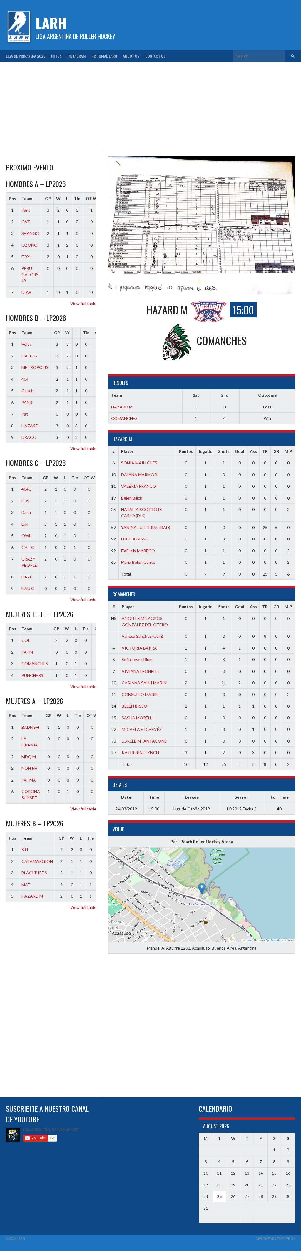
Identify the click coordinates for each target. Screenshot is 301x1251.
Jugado (205, 451)
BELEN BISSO (134, 705)
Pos (12, 198)
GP (48, 198)
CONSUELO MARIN (140, 694)
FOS (25, 500)
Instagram (77, 56)
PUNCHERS (32, 675)
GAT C (27, 547)
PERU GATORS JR (30, 274)
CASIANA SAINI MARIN (144, 682)
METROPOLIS (35, 367)
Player (127, 451)
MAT (26, 884)
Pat (24, 413)
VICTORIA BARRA (139, 647)
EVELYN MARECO (138, 550)
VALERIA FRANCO (138, 486)
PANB (26, 402)
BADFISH (30, 727)
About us (131, 56)
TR (265, 451)
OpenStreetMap (273, 940)
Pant (25, 209)
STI (24, 849)
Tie (77, 198)
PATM (27, 652)
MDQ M (28, 756)
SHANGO (30, 233)
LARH (51, 22)
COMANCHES (124, 418)
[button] (201, 889)
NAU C (27, 588)
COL (25, 640)
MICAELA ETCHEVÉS (142, 729)
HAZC (27, 576)
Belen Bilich (131, 497)
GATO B (29, 355)
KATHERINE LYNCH (140, 752)
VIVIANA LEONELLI (140, 671)
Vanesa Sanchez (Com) (142, 636)
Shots (224, 451)
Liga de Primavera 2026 (25, 56)
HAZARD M (122, 406)
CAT (25, 221)
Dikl (24, 524)
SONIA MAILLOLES (139, 462)
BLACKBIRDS (34, 872)
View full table (83, 303)
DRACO (28, 437)
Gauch (27, 390)
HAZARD (30, 425)
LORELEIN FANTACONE (144, 741)
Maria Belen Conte (138, 562)
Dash (26, 512)
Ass (253, 451)
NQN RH (29, 768)
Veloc (26, 344)
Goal (239, 451)
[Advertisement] (150, 106)
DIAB (26, 292)
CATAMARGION (37, 861)
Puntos (186, 451)
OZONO (29, 245)
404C (26, 489)
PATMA (28, 779)
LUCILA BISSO (135, 538)
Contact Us (155, 56)
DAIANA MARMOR (139, 474)
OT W (91, 198)
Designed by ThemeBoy (275, 1238)
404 (25, 379)
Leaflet (248, 940)
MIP (288, 451)
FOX (25, 256)
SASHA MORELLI (138, 717)
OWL (26, 535)
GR (276, 451)
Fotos (56, 56)
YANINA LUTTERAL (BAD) (145, 527)
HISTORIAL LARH (104, 56)
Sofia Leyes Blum (137, 659)
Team (26, 198)
